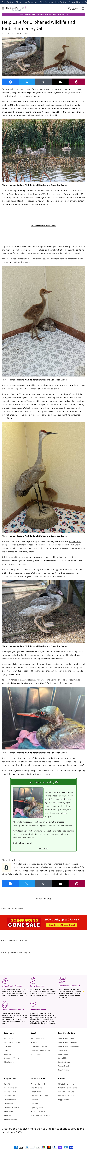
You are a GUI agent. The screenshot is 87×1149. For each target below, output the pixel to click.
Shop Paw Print (10, 1092)
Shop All (7, 1084)
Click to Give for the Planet (68, 1046)
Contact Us (8, 1046)
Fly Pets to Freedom (66, 1096)
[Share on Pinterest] (77, 82)
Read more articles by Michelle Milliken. (57, 874)
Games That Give (64, 1066)
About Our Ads (36, 1054)
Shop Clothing (9, 1096)
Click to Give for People (67, 1042)
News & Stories (75, 2)
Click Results (9, 1062)
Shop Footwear (10, 1099)
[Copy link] (43, 82)
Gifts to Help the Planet (67, 1088)
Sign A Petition (64, 1070)
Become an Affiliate (11, 1058)
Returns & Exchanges (12, 1042)
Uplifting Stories (37, 1107)
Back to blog (45, 898)
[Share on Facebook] (10, 82)
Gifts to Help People (66, 1084)
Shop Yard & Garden (11, 1107)
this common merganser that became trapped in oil (48, 655)
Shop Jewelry (9, 1111)
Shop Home (8, 1103)
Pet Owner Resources (39, 1096)
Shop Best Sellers (10, 1088)
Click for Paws (63, 1054)
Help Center (8, 1038)
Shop (18, 2)
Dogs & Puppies (37, 1092)
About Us (7, 1054)
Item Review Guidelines (40, 1050)
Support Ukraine (64, 1099)
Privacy (34, 1042)
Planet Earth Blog (38, 1111)
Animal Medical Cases (66, 1092)
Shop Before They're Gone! (61, 925)
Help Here (43, 848)
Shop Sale (8, 1115)
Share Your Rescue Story (40, 1115)
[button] (3, 8)
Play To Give (60, 2)
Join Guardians (30, 2)
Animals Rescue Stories (40, 1084)
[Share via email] (60, 82)
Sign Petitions (46, 2)
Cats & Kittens (36, 1088)
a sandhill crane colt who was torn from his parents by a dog (55, 258)
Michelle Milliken (21, 33)
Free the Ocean (64, 1062)
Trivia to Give (63, 1050)
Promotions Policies (39, 1046)
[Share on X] (27, 82)
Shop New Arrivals (11, 1119)
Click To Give (7, 2)
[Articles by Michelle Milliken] (6, 867)
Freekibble (62, 1058)
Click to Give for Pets (66, 1038)
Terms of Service (37, 1038)
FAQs (6, 1050)
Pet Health (35, 1099)
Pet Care (34, 1103)
